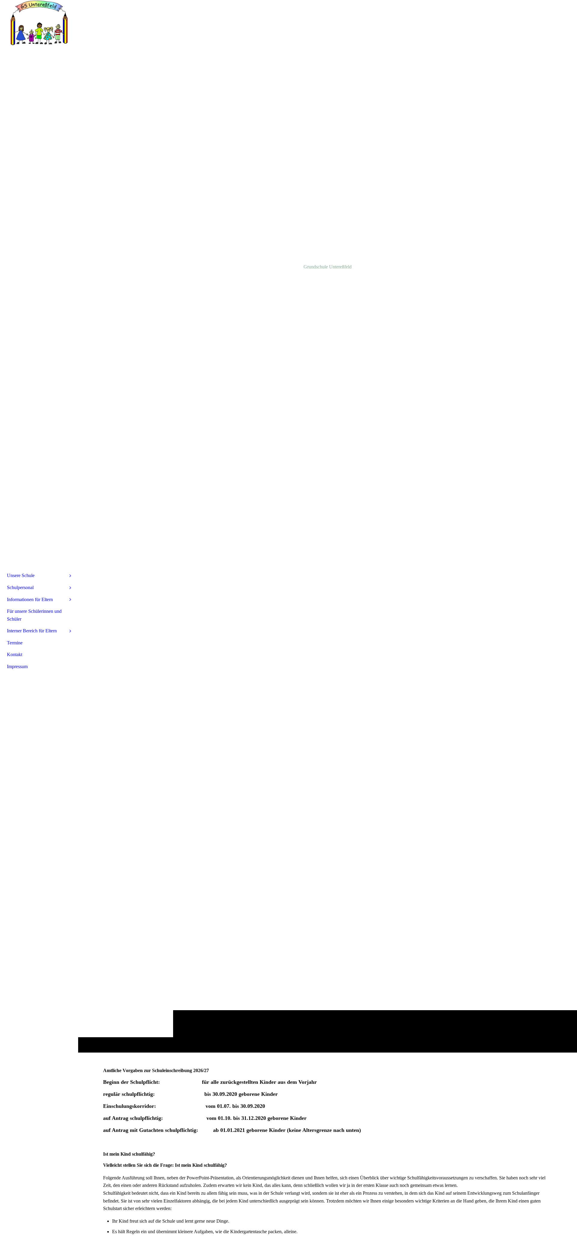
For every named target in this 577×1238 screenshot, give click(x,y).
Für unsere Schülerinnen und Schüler (34, 615)
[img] (327, 526)
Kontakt (14, 654)
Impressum (17, 666)
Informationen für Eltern (30, 599)
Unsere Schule (21, 575)
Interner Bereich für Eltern (32, 630)
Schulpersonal (20, 587)
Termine (15, 642)
